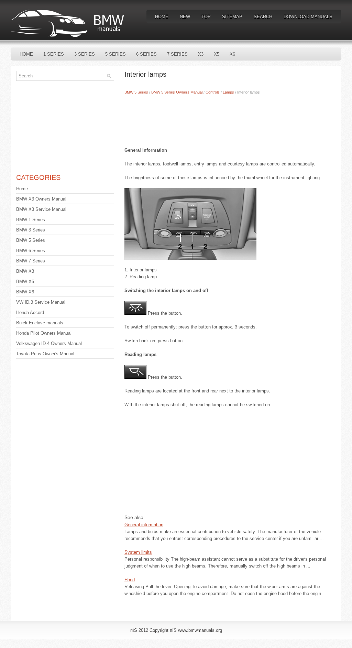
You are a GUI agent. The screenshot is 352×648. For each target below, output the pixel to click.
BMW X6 (25, 291)
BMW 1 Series (30, 219)
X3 (201, 54)
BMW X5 (25, 281)
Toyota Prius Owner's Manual (45, 353)
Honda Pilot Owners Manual (44, 333)
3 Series (84, 54)
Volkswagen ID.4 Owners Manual (49, 343)
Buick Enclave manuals (39, 322)
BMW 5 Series (136, 92)
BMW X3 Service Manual (41, 209)
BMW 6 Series (30, 250)
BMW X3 (25, 271)
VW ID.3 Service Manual (40, 302)
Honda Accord (30, 312)
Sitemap (232, 16)
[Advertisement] (230, 119)
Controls (213, 92)
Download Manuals (308, 16)
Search (263, 16)
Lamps (228, 92)
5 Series (115, 54)
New (185, 16)
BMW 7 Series (30, 260)
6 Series (146, 54)
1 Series (53, 54)
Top (206, 16)
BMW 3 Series (30, 230)
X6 (232, 54)
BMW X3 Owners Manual (41, 199)
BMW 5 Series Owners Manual (176, 92)
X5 (216, 54)
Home (161, 16)
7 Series (177, 54)
